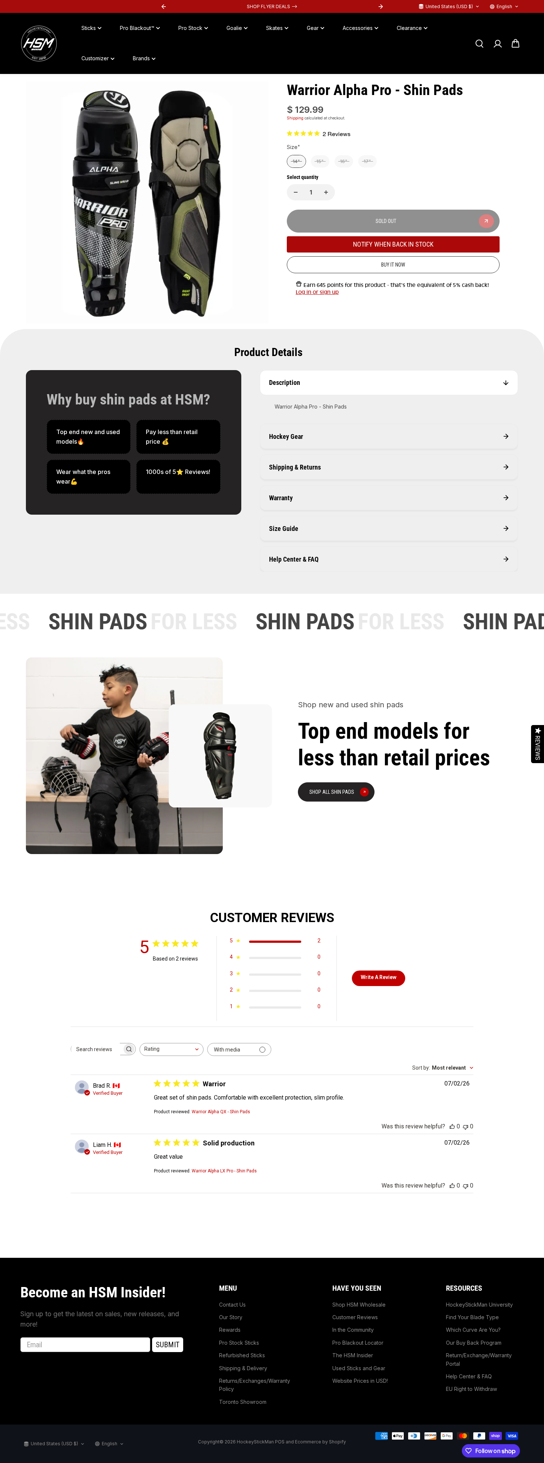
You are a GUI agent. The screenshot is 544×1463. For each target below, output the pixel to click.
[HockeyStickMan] (38, 43)
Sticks (88, 28)
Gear (313, 28)
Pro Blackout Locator (357, 1343)
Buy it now (393, 265)
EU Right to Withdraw (471, 1389)
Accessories (358, 28)
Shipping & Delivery (243, 1368)
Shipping (295, 118)
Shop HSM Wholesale (359, 1304)
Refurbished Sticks (242, 1355)
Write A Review (378, 977)
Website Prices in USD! (360, 1381)
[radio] (296, 161)
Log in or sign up (317, 292)
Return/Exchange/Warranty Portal (479, 1359)
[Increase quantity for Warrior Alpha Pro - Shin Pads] (326, 192)
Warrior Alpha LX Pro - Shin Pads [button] (224, 1171)
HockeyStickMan (255, 1442)
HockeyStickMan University (479, 1304)
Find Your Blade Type (472, 1317)
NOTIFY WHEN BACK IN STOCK (393, 244)
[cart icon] (515, 43)
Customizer (95, 58)
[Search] (479, 43)
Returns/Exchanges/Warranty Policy (254, 1385)
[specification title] (88, 437)
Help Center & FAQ (469, 1376)
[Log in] (497, 43)
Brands (141, 58)
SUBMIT (167, 1344)
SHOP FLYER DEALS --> (272, 6)
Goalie (234, 28)
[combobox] (172, 1049)
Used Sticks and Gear (358, 1368)
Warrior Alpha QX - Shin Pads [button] (221, 1111)
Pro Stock (190, 28)
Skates (274, 28)
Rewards (230, 1330)
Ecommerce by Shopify (320, 1442)
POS (280, 1442)
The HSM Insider (352, 1355)
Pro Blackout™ (137, 28)
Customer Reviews (355, 1317)
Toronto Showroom (242, 1402)
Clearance (409, 28)
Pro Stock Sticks (239, 1343)
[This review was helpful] (452, 1126)
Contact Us (232, 1304)
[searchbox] (96, 1049)
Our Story (230, 1317)
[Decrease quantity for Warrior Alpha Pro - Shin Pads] (296, 192)
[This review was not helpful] (465, 1126)
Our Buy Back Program (473, 1343)
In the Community (353, 1330)
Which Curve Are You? (473, 1330)
